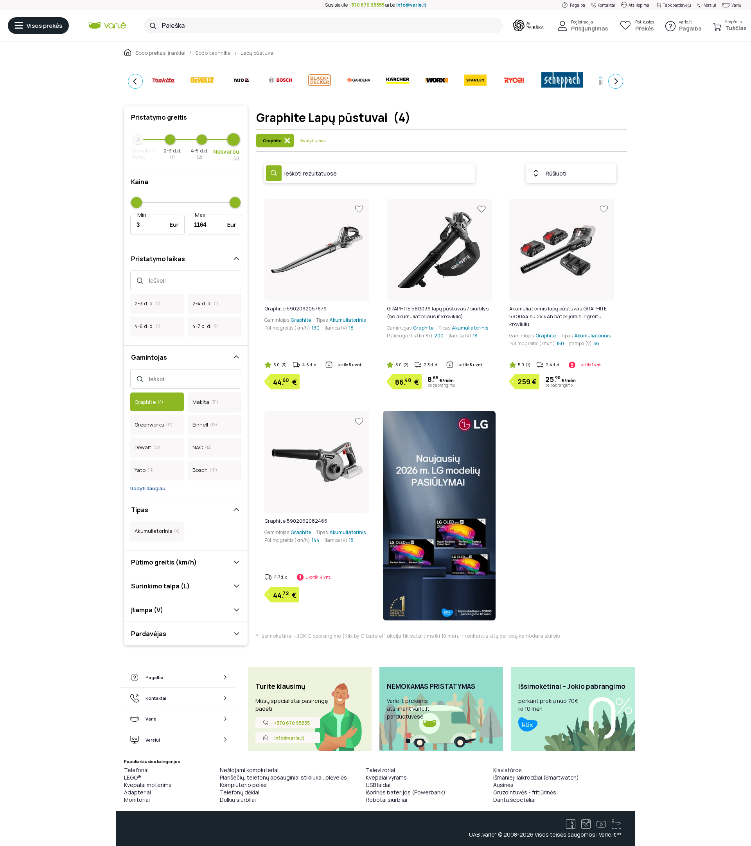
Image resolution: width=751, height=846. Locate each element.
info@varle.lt (411, 5)
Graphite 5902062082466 (295, 520)
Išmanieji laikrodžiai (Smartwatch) (536, 777)
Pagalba (577, 5)
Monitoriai (137, 799)
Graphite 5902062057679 (295, 308)
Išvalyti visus (312, 140)
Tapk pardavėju (677, 5)
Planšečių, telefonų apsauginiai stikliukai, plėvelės (283, 777)
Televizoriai (380, 770)
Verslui (710, 5)
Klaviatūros (507, 770)
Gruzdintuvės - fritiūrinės (524, 792)
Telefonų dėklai (239, 792)
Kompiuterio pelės (243, 785)
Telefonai (136, 770)
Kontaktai (606, 5)
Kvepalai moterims (148, 785)
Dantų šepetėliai (514, 799)
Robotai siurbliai (386, 799)
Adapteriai (137, 792)
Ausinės (503, 785)
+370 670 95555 (366, 5)
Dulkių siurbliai (238, 799)
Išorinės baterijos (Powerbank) (406, 792)
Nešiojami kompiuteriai (249, 770)
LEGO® (132, 777)
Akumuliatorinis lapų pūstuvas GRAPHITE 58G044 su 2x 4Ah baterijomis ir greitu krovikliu (558, 316)
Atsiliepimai (639, 5)
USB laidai (378, 785)
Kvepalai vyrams (386, 777)
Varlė (736, 5)
